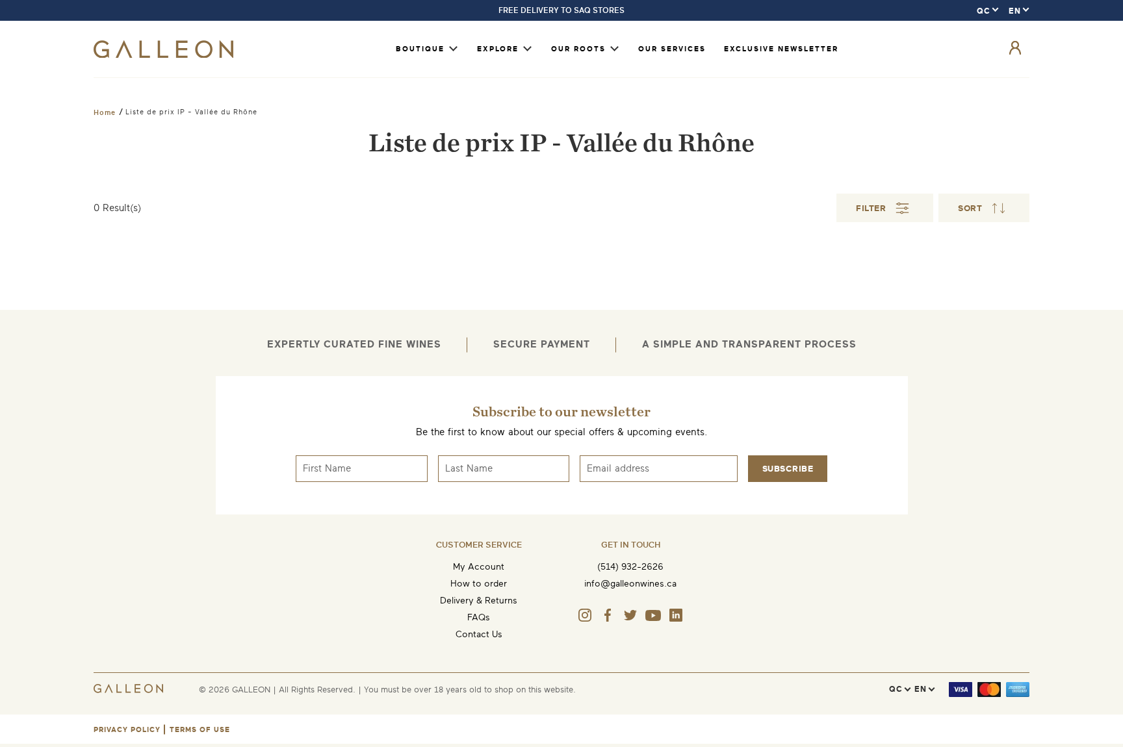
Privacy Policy (127, 730)
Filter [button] (871, 208)
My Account (478, 567)
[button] (983, 208)
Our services (672, 49)
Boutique (420, 49)
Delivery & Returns (478, 600)
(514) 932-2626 (630, 567)
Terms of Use (200, 730)
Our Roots (578, 49)
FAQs (478, 617)
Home (105, 112)
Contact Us (479, 634)
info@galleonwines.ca (630, 584)
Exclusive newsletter (781, 49)
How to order (478, 584)
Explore (498, 49)
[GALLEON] (163, 55)
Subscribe (788, 469)
